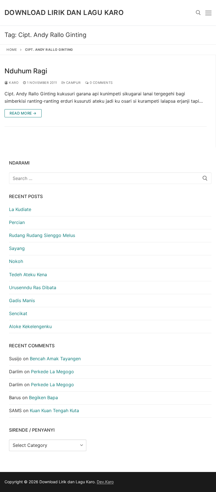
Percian (17, 222)
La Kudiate (20, 209)
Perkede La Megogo (52, 371)
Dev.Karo (105, 481)
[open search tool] (198, 12)
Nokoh (16, 261)
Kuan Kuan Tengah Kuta (54, 410)
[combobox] (110, 178)
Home (11, 50)
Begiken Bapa (43, 397)
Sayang (17, 248)
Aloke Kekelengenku (30, 326)
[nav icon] (208, 13)
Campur (73, 83)
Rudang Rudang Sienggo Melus (42, 235)
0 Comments (101, 83)
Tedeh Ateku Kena (28, 274)
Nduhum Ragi (25, 71)
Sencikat (18, 313)
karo (13, 83)
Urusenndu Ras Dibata (32, 287)
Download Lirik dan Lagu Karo (64, 12)
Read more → (23, 113)
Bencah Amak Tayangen (55, 358)
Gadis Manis (22, 300)
